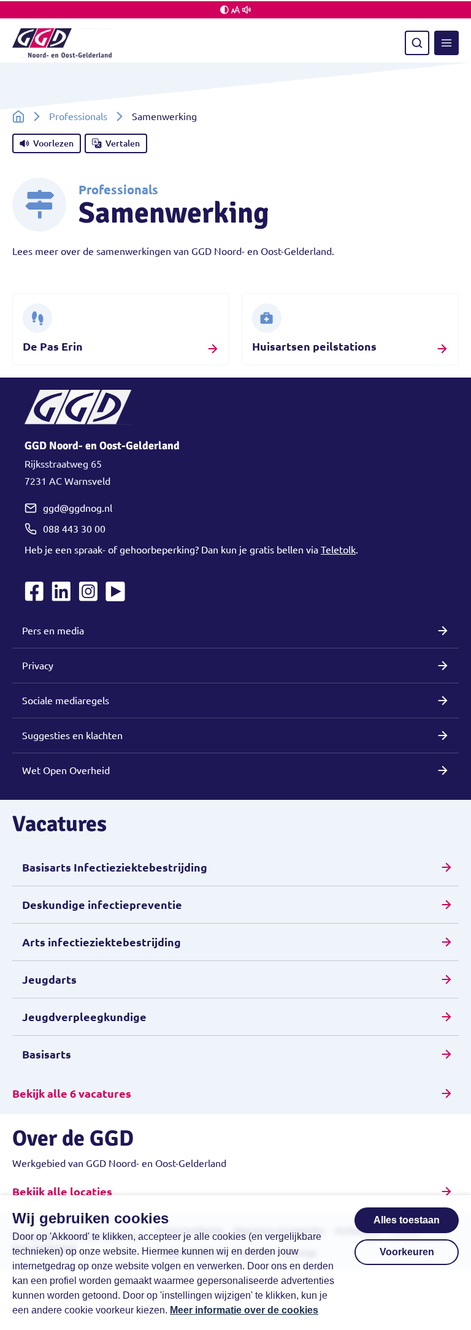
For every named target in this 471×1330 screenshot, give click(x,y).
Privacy (37, 665)
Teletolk (338, 549)
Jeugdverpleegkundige (84, 1017)
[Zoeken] (417, 43)
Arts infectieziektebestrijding (101, 942)
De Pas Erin (53, 346)
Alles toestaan (406, 1220)
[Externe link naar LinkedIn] (61, 591)
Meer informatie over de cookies (244, 1310)
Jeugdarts (49, 979)
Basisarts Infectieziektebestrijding (114, 867)
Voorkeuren (407, 1252)
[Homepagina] (18, 116)
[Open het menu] (446, 43)
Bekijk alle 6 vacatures (71, 1093)
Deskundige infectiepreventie (102, 905)
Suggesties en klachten (72, 735)
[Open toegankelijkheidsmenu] (235, 9)
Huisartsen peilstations (314, 346)
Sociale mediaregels (65, 700)
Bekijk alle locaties (62, 1191)
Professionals (78, 116)
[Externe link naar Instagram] (88, 591)
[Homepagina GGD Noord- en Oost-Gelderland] (62, 43)
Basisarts (46, 1054)
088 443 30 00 (74, 528)
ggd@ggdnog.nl (77, 508)
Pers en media (53, 630)
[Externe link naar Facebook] (34, 591)
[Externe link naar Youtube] (115, 591)
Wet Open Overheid (66, 770)
